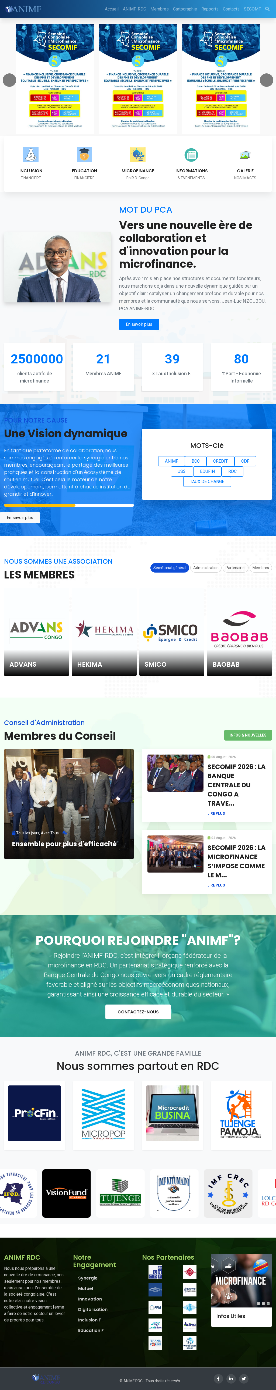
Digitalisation (93, 1309)
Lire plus (216, 813)
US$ (182, 471)
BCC (196, 461)
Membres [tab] (261, 568)
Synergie (88, 1278)
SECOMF (252, 9)
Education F (91, 1330)
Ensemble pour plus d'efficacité (64, 843)
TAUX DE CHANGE (207, 481)
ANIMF (171, 461)
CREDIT (220, 461)
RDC (232, 471)
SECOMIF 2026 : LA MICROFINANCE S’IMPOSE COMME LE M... (237, 861)
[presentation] (9, 80)
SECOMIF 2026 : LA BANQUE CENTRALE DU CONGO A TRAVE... (237, 785)
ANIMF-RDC (134, 9)
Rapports (210, 9)
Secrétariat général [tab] (169, 568)
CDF (245, 461)
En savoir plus (139, 324)
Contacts (231, 9)
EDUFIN (207, 471)
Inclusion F (89, 1320)
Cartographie (185, 9)
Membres (159, 9)
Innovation (90, 1299)
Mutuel (85, 1288)
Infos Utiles (230, 1316)
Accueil (112, 9)
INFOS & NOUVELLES (248, 735)
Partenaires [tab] (236, 568)
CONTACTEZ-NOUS (138, 1012)
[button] (258, 1303)
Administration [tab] (206, 568)
